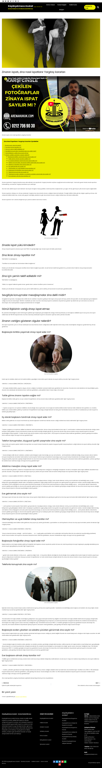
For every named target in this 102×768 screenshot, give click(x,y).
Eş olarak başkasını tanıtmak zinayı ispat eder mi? (22, 160)
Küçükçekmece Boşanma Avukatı (69, 719)
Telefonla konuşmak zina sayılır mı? (18, 172)
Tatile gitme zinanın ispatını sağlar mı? (19, 159)
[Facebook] (5, 1)
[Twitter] (10, 1)
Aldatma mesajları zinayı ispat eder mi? (19, 164)
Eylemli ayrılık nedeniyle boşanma (11, 684)
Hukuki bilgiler (61, 5)
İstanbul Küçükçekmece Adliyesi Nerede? (69, 742)
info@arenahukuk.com (90, 754)
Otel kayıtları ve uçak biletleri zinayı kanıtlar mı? (21, 168)
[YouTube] (3, 1)
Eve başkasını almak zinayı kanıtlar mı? (19, 176)
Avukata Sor (88, 7)
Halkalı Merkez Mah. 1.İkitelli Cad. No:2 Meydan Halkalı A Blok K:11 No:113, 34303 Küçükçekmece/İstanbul (92, 719)
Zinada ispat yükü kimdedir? (13, 145)
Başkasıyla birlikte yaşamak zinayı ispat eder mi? (22, 157)
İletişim (61, 10)
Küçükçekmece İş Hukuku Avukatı (69, 738)
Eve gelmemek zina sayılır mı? (17, 166)
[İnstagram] (8, 1)
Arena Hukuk (50, 5)
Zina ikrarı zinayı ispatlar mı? (13, 147)
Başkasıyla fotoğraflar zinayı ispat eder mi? (21, 170)
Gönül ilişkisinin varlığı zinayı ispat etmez (16, 153)
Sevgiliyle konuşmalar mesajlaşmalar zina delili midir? (20, 151)
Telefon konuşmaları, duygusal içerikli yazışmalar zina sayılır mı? (26, 162)
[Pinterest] (16, 1)
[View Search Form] (98, 7)
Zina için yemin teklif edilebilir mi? (14, 149)
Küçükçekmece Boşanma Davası (69, 728)
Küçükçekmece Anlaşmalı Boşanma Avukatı (69, 724)
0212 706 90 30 (38, 7)
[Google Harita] (18, 1)
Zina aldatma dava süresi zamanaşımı (89, 684)
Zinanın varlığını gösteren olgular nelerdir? (17, 155)
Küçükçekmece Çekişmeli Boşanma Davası (69, 733)
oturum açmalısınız (20, 696)
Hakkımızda (73, 5)
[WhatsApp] (13, 1)
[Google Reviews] (59, 764)
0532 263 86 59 (88, 748)
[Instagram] (59, 761)
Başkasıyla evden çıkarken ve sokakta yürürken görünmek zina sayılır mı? (30, 174)
